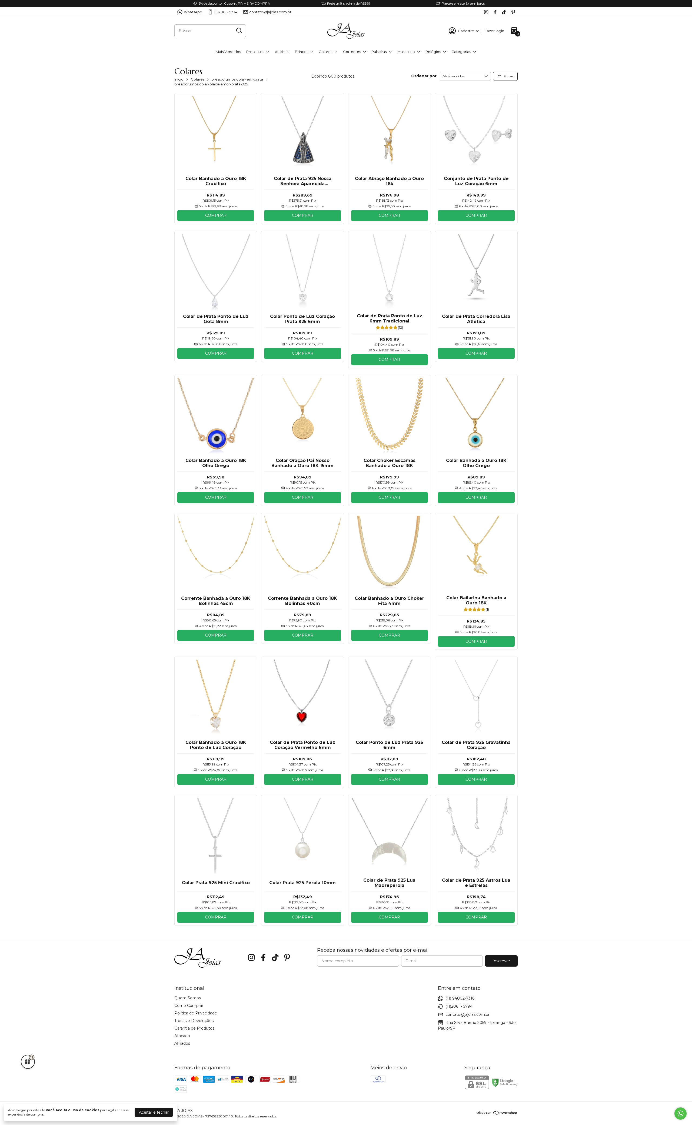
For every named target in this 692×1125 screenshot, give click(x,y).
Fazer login (494, 31)
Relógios (433, 51)
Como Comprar (188, 1005)
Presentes (255, 51)
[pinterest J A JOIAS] (513, 12)
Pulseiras (379, 51)
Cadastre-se (469, 31)
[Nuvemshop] (497, 1113)
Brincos (301, 51)
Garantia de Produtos (194, 1028)
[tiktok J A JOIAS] (504, 12)
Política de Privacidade (195, 1013)
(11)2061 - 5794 (225, 12)
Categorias (461, 51)
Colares (325, 51)
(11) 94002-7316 (459, 998)
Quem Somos (187, 998)
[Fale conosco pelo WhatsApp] (680, 1113)
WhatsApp (193, 12)
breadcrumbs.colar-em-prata (237, 79)
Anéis (279, 51)
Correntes (352, 51)
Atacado (182, 1035)
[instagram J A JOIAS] (486, 12)
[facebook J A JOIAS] (495, 12)
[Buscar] (238, 30)
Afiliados (182, 1043)
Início (179, 79)
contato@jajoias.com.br (270, 12)
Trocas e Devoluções (194, 1020)
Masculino (406, 51)
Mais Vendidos (228, 51)
